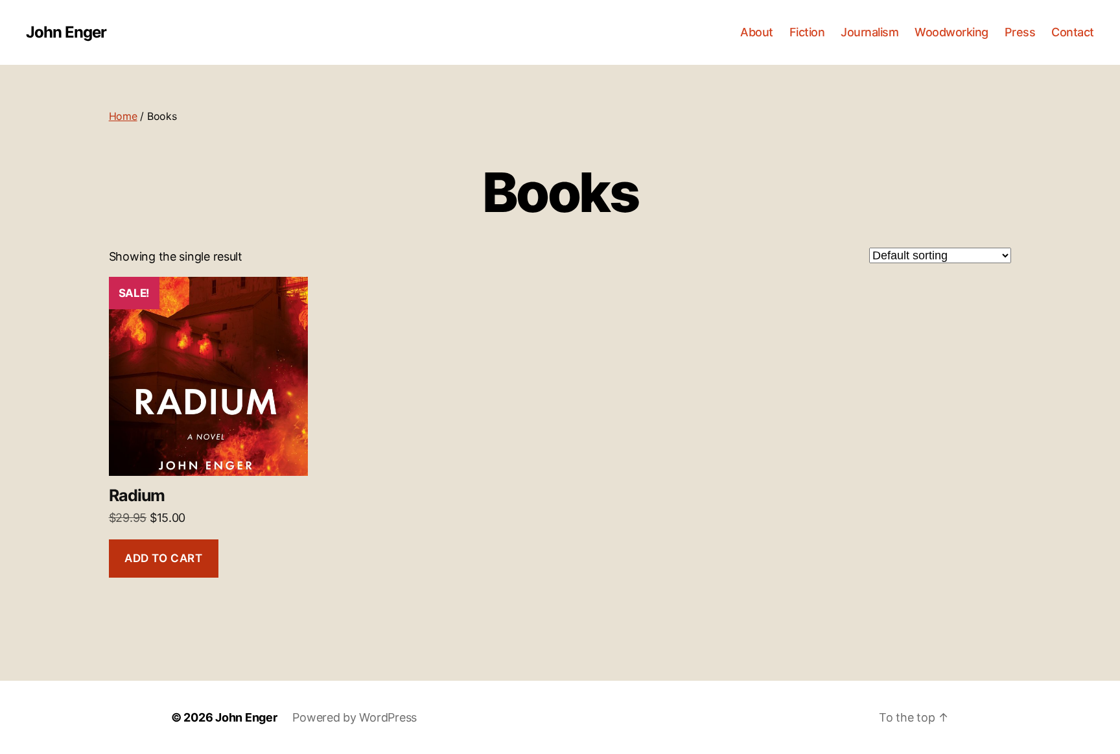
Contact (1072, 32)
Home (123, 116)
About (756, 32)
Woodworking (951, 32)
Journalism (869, 32)
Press (1020, 32)
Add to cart (163, 558)
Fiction (807, 32)
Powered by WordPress (354, 717)
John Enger (66, 32)
